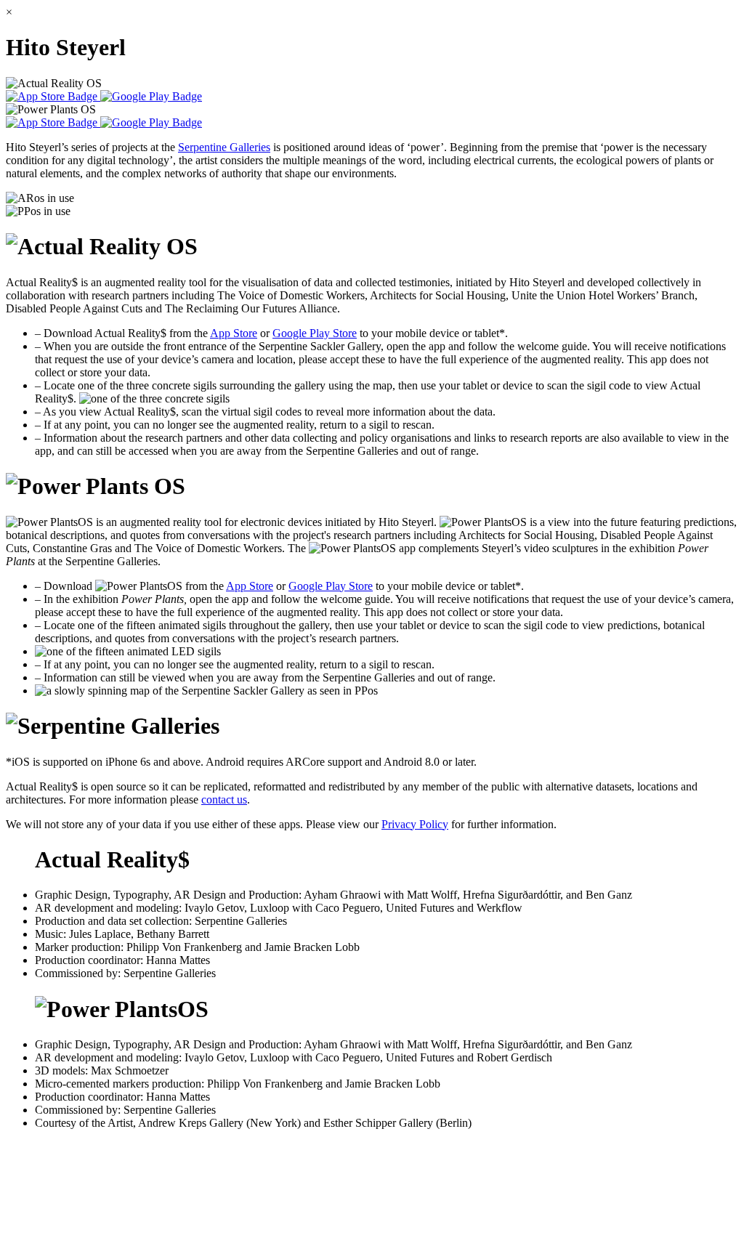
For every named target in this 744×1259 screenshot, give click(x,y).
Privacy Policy (414, 824)
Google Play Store (314, 333)
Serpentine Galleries (224, 147)
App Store (233, 333)
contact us (224, 799)
